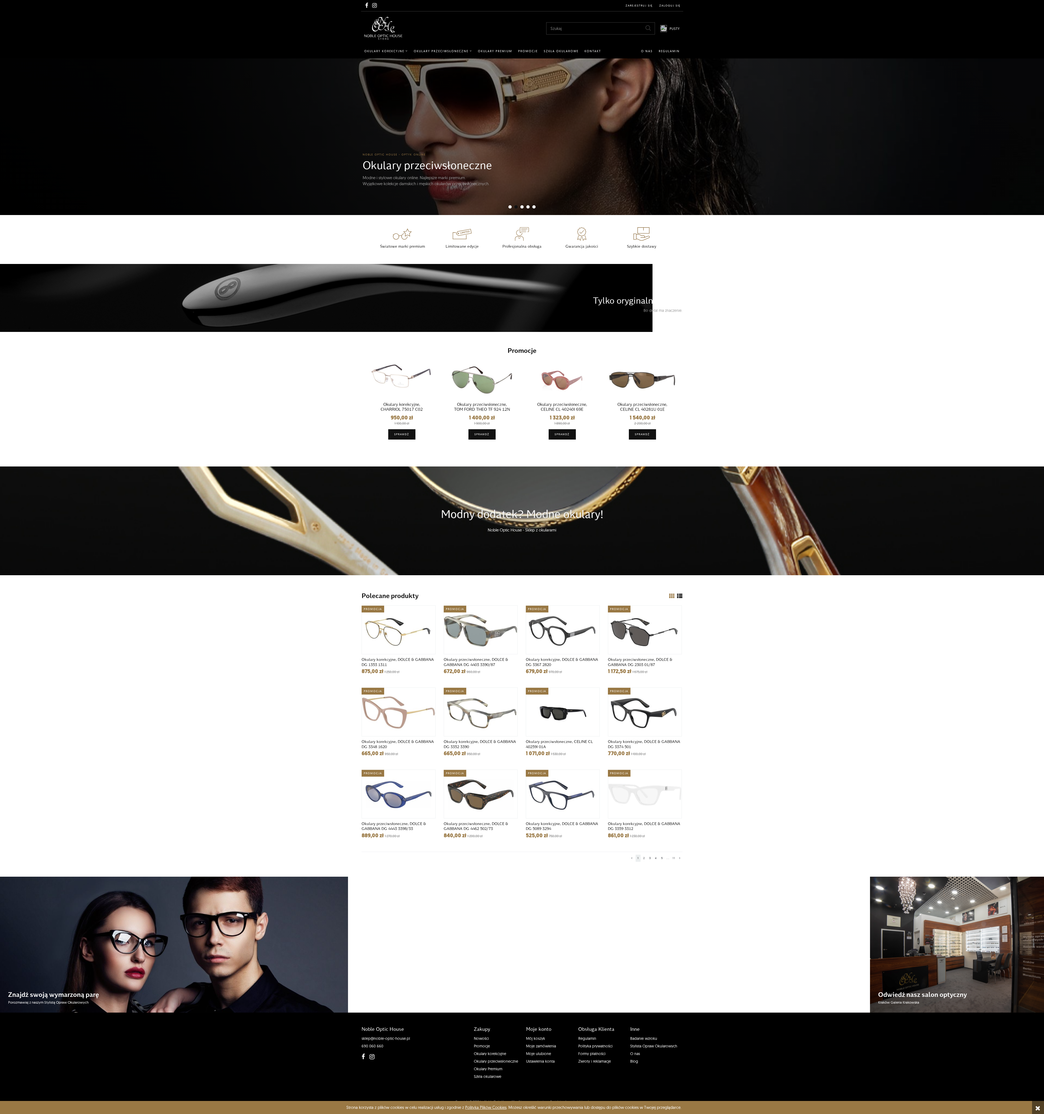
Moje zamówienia (541, 1046)
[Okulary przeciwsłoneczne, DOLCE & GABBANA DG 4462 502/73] (481, 794)
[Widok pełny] (679, 596)
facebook (363, 1057)
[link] (522, 136)
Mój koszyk (535, 1038)
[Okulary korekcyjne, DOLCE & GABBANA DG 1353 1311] (399, 629)
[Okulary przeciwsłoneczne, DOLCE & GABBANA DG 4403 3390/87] (481, 629)
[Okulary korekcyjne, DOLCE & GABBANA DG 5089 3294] (563, 794)
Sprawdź (401, 434)
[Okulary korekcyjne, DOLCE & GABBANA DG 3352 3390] (481, 711)
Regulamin (587, 1038)
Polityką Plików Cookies (486, 1107)
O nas (635, 1053)
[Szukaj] (648, 28)
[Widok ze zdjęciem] (672, 596)
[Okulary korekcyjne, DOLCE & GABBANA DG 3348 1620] (399, 711)
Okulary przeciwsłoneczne (496, 1061)
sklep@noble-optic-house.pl (386, 1038)
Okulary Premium (488, 1068)
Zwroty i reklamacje (594, 1061)
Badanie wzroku (643, 1038)
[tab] (510, 207)
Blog (634, 1061)
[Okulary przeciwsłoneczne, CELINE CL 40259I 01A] (563, 711)
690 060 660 (372, 1046)
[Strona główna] (383, 28)
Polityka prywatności (595, 1046)
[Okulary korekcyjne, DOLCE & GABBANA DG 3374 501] (645, 711)
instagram (370, 1057)
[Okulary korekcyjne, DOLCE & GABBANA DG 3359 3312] (645, 794)
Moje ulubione (538, 1053)
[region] (522, 136)
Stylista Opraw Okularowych (653, 1046)
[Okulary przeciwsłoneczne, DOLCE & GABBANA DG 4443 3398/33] (399, 794)
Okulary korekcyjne (490, 1053)
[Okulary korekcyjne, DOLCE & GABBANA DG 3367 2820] (563, 629)
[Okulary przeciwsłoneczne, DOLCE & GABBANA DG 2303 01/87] (645, 629)
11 (674, 858)
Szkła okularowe (487, 1076)
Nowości (481, 1038)
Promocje (482, 1046)
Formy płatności (591, 1053)
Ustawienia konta (540, 1061)
